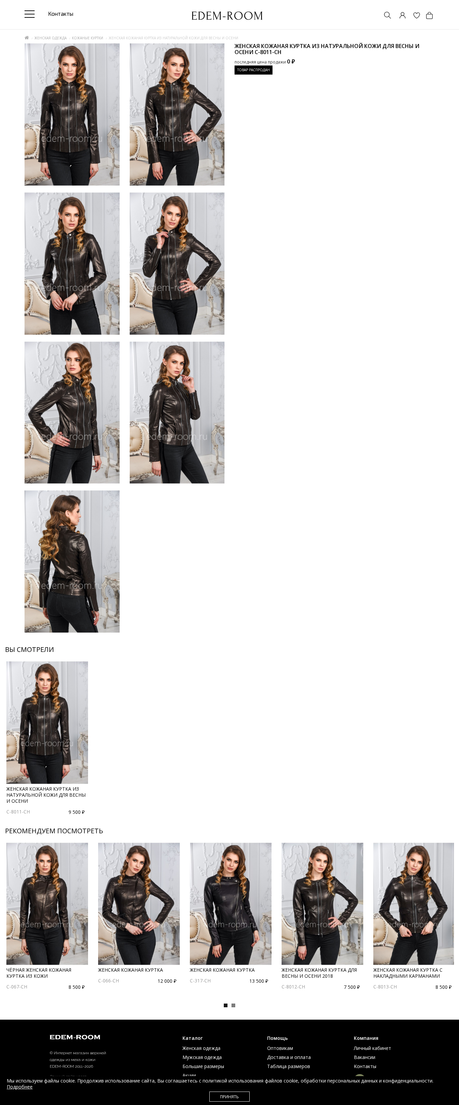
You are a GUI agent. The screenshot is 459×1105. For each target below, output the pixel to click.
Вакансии (364, 1057)
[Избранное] (413, 16)
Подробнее (20, 1087)
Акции (189, 1075)
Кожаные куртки (87, 38)
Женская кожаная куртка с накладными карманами (408, 973)
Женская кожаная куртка (130, 970)
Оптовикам (280, 1048)
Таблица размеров (288, 1066)
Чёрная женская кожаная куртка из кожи (38, 973)
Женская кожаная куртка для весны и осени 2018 (319, 973)
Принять (229, 1097)
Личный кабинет (372, 1048)
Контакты (365, 1066)
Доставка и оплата (289, 1057)
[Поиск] (384, 16)
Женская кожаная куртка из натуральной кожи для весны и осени (46, 795)
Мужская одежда (202, 1057)
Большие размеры (203, 1066)
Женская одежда (50, 38)
